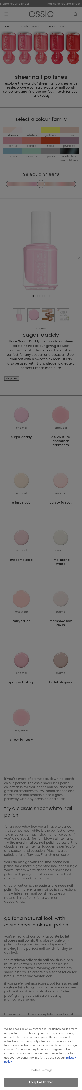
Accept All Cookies (41, 1082)
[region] (41, 1053)
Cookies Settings (41, 1070)
